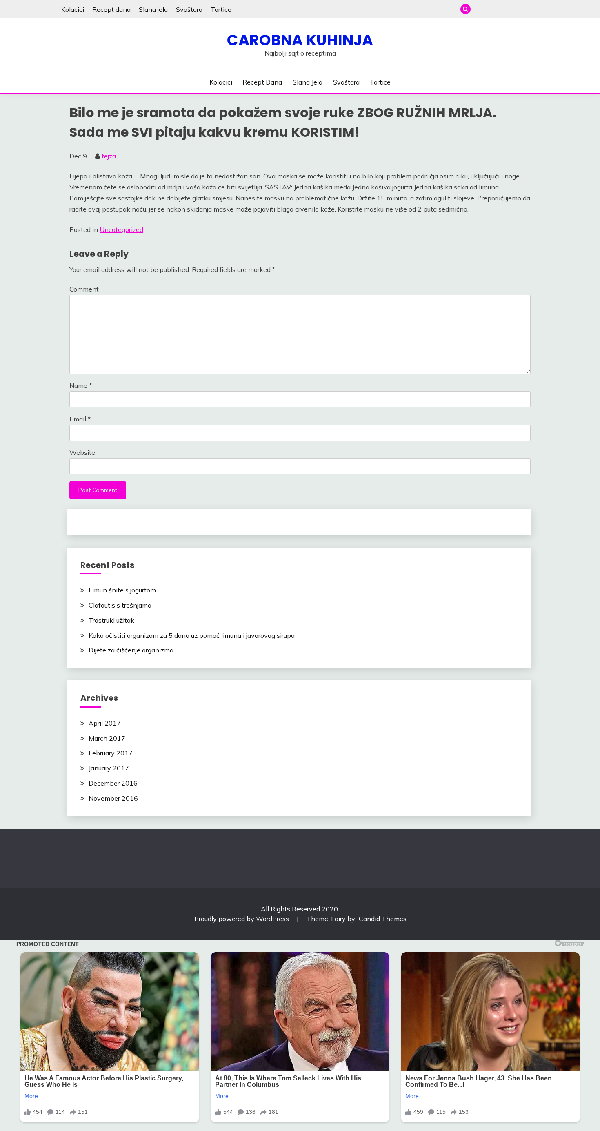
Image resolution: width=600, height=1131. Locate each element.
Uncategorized (121, 229)
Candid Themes (383, 919)
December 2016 (113, 783)
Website (82, 452)
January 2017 (109, 768)
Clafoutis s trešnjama (120, 605)
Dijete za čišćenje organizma (131, 650)
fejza (109, 156)
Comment (84, 289)
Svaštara (189, 9)
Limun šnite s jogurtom (122, 590)
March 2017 (107, 738)
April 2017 (105, 723)
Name (80, 385)
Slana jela (153, 9)
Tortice (221, 9)
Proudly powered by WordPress (242, 919)
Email (80, 419)
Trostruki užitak (111, 620)
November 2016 (113, 798)
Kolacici (72, 9)
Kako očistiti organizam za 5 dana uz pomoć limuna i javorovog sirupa (192, 635)
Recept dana (111, 9)
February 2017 (111, 753)
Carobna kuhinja (300, 40)
